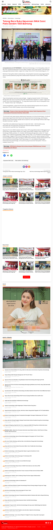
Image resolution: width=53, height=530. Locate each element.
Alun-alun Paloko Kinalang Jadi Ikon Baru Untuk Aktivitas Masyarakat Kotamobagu (24, 441)
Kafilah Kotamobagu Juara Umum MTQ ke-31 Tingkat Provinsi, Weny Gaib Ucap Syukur (24, 514)
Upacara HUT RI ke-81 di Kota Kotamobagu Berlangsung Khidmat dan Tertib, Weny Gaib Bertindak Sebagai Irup (10, 202)
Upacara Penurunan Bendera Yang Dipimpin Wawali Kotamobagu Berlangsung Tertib (42, 189)
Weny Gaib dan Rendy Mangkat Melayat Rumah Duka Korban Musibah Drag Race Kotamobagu (27, 420)
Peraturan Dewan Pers (12, 528)
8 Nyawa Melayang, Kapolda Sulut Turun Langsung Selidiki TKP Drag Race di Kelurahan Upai (26, 425)
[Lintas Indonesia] (27, 1)
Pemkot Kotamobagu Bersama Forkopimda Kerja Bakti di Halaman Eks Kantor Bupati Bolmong (27, 495)
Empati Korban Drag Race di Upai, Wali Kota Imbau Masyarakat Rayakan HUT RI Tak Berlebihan (27, 410)
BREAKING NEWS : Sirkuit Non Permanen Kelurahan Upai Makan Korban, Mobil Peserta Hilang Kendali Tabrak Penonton (26, 431)
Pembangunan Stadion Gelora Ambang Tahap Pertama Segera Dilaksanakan (22, 475)
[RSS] (29, 167)
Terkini (15, 26)
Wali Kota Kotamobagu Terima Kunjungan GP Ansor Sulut (18, 490)
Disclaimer (4, 528)
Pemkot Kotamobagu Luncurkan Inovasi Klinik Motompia (18, 460)
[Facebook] (24, 167)
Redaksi (39, 526)
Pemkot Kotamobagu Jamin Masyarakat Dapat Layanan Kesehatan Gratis (22, 451)
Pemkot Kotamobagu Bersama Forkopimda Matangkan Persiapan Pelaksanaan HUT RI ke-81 (26, 415)
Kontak (43, 526)
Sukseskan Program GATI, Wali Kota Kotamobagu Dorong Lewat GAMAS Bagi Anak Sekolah (25, 505)
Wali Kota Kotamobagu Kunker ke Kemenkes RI (15, 480)
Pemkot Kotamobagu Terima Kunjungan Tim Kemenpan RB (18, 455)
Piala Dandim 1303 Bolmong (21, 160)
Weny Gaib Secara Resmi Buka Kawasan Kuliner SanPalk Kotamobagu (21, 500)
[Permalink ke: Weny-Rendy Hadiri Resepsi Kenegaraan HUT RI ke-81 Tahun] (26, 183)
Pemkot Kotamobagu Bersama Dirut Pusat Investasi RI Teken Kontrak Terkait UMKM (24, 470)
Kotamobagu (10, 26)
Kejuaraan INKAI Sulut (8, 160)
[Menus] (3, 1)
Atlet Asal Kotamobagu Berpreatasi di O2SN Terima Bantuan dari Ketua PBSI (22, 465)
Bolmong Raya (5, 26)
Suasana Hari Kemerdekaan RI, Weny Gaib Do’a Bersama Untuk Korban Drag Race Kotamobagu (10, 189)
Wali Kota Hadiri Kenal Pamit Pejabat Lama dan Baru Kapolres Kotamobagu (22, 510)
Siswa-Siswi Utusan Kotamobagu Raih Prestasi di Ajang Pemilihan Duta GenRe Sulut (42, 202)
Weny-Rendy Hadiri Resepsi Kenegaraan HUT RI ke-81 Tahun (26, 189)
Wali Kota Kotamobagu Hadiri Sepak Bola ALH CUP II (40, 171)
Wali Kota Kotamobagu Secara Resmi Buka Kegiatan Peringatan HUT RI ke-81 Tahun (24, 436)
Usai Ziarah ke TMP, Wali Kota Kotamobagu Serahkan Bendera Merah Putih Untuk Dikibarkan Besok (26, 202)
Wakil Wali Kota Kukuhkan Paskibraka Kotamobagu (16, 400)
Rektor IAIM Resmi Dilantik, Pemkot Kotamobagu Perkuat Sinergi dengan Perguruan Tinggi (25, 485)
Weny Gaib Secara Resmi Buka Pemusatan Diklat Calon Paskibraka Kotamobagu (23, 446)
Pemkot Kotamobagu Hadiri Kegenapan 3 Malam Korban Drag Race (20, 405)
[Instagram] (26, 167)
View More (26, 277)
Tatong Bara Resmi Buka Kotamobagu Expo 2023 (14, 171)
